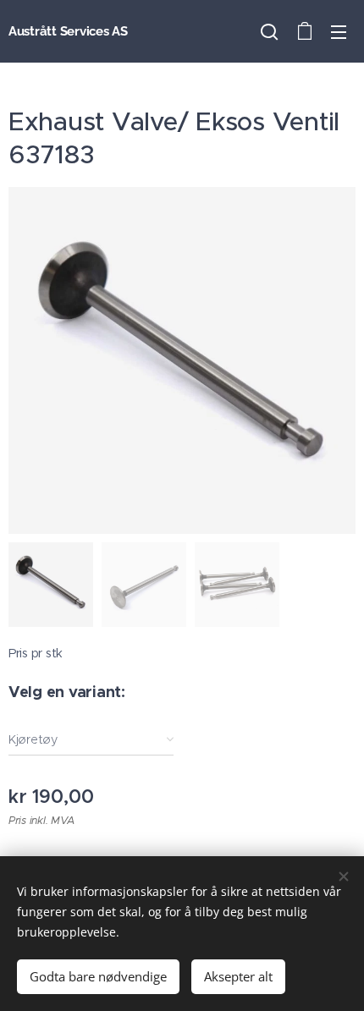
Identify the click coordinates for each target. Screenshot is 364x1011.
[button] (269, 31)
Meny (339, 31)
